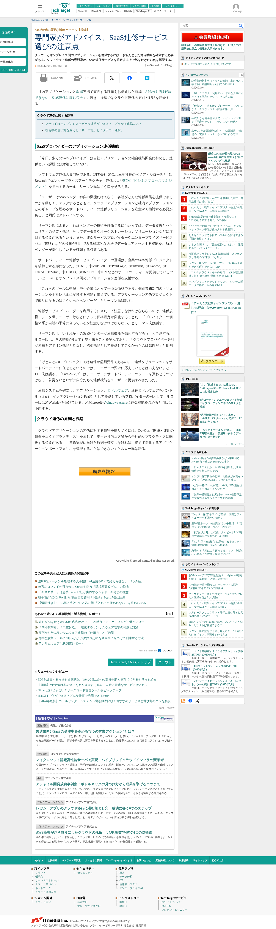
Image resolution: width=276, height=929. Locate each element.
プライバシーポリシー (103, 925)
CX (121, 880)
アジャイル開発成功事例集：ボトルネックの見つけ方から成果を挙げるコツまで (98, 784)
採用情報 (141, 925)
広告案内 (65, 925)
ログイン (38, 860)
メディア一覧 (39, 925)
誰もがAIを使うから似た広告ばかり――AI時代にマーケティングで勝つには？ (92, 622)
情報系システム (128, 884)
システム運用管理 (45, 892)
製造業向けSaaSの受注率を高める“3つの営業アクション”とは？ (85, 731)
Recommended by (148, 650)
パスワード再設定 (71, 860)
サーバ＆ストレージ (47, 880)
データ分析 (125, 876)
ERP (121, 872)
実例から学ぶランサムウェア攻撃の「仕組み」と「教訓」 (78, 632)
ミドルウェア (117, 390)
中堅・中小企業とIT (88, 905)
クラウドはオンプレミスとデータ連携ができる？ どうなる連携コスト (93, 123)
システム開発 (43, 902)
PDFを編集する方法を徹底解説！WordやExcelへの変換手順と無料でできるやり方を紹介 (97, 679)
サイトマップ (200, 860)
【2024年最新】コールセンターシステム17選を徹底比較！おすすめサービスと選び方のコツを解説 (104, 701)
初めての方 (218, 860)
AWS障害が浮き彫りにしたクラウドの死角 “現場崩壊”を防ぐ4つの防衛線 (94, 832)
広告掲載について (164, 860)
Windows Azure (116, 402)
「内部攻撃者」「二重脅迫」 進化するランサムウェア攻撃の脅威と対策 (88, 627)
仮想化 (39, 876)
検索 (241, 26)
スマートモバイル (45, 884)
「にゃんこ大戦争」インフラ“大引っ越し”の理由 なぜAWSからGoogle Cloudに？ (216, 308)
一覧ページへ (235, 444)
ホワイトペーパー (172, 902)
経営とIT (82, 902)
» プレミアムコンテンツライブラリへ (204, 369)
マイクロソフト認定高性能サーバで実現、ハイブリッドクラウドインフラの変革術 (100, 760)
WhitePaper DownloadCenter (164, 719)
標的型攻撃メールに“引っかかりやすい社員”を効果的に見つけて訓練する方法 (91, 638)
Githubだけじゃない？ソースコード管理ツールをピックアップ (80, 690)
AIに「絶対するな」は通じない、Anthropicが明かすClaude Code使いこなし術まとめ (220, 388)
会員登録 (52, 860)
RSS (183, 701)
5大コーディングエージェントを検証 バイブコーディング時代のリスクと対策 (222, 403)
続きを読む (104, 471)
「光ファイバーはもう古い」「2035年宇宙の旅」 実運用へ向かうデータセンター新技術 (220, 433)
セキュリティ (85, 872)
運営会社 (129, 925)
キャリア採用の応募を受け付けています (207, 64)
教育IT (123, 905)
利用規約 (183, 860)
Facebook (190, 701)
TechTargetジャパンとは (119, 860)
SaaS (79, 91)
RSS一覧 (166, 905)
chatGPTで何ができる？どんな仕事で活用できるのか (73, 695)
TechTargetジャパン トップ (130, 662)
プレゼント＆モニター (174, 909)
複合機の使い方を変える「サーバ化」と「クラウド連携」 (84, 130)
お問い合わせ (144, 860)
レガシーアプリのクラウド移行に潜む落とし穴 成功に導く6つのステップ (94, 808)
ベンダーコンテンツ (197, 74)
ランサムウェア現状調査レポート (61, 643)
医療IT (123, 902)
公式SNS (54, 925)
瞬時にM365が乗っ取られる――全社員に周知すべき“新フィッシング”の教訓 (225, 157)
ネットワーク (43, 888)
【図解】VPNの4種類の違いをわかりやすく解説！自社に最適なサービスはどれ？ (93, 685)
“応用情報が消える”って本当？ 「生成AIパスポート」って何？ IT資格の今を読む (221, 418)
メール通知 (90, 77)
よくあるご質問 (93, 860)
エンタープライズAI (131, 888)
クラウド (165, 662)
